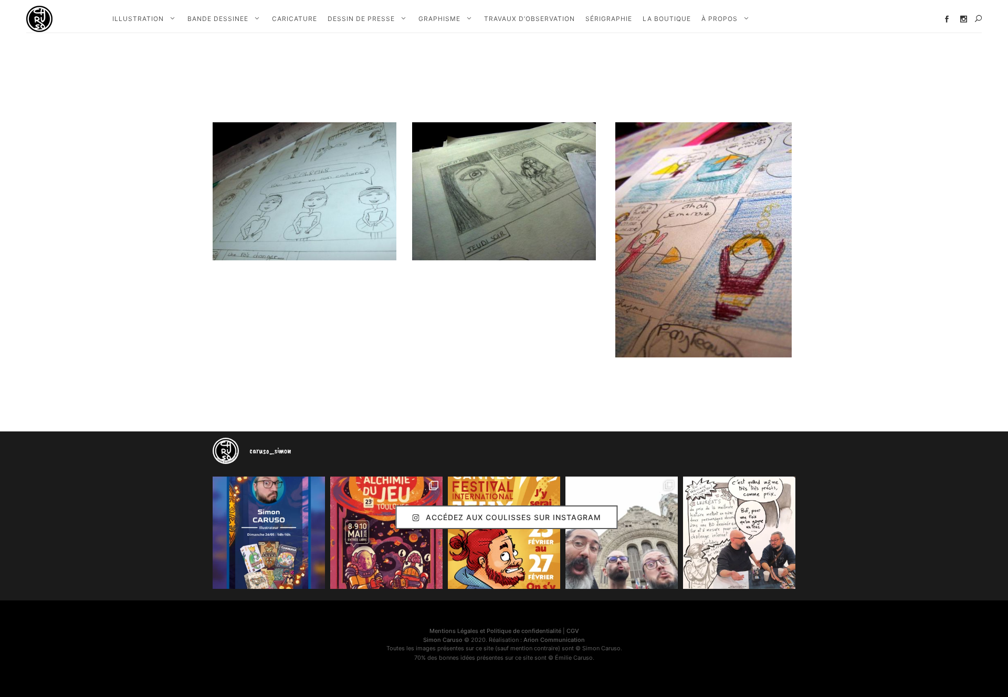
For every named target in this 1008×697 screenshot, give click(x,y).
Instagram (963, 19)
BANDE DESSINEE (217, 19)
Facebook (946, 19)
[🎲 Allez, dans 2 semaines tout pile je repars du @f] (504, 533)
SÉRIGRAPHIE (608, 19)
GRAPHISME (439, 19)
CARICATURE (294, 19)
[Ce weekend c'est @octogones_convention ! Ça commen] (269, 533)
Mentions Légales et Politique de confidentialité (495, 631)
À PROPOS (719, 19)
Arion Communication (554, 639)
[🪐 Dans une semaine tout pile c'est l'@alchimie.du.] (386, 533)
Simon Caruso (443, 639)
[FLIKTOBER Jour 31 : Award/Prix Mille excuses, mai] (739, 533)
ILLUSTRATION (138, 19)
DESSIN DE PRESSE (361, 19)
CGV (572, 631)
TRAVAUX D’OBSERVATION (529, 19)
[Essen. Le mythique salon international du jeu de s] (621, 533)
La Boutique (667, 19)
